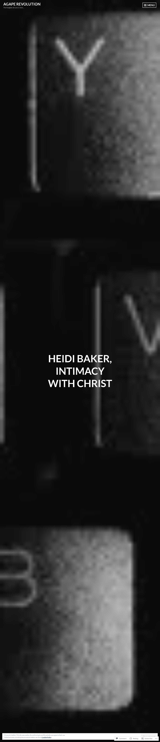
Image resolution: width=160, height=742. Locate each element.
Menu (151, 5)
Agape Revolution (21, 4)
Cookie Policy (46, 737)
